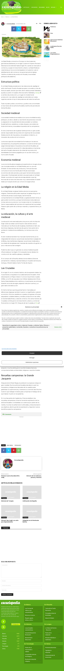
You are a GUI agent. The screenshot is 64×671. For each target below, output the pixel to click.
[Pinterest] (23, 28)
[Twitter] (18, 28)
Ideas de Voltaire (49, 618)
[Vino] (47, 35)
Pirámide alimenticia (50, 647)
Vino (51, 33)
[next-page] (47, 60)
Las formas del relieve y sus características (29, 610)
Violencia (53, 26)
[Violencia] (47, 28)
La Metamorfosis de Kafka (56, 47)
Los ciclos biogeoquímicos (55, 53)
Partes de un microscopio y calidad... (28, 649)
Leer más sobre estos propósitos (9, 348)
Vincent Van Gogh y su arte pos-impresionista (9, 521)
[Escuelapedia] (3, 24)
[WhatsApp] (28, 28)
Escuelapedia (11, 23)
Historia (4, 498)
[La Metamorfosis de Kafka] (47, 48)
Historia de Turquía (7, 501)
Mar (37, 303)
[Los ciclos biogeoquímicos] (47, 54)
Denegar (32, 357)
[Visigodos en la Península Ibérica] (32, 511)
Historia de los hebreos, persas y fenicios (34, 476)
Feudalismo (18, 445)
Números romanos (30, 615)
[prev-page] (45, 60)
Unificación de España (30, 501)
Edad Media (10, 445)
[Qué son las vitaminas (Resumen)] (47, 41)
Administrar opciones (32, 362)
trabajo (37, 93)
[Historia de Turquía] (10, 492)
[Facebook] (13, 28)
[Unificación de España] (32, 492)
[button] (61, 307)
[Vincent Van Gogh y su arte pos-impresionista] (10, 511)
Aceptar (32, 353)
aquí (18, 616)
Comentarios (7, 414)
